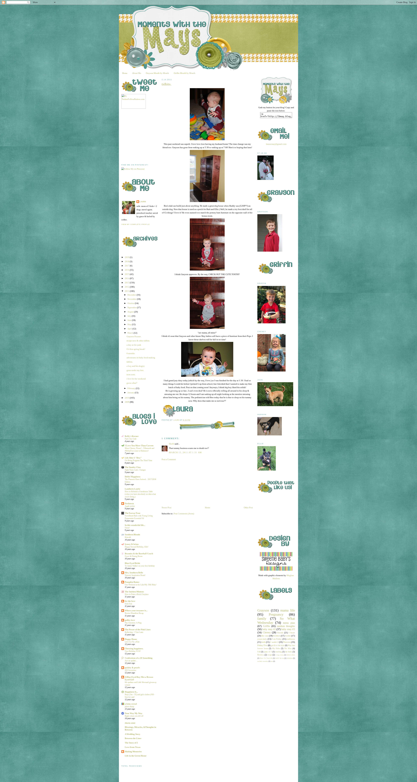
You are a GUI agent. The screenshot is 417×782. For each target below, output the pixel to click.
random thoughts (286, 626)
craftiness (291, 639)
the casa (264, 635)
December (132, 295)
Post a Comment (169, 459)
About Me (136, 73)
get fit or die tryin (278, 645)
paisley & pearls (132, 667)
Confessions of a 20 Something (138, 658)
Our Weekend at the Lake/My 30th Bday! (141, 585)
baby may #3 (288, 629)
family (261, 618)
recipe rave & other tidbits (138, 340)
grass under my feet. (135, 370)
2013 (127, 282)
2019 (127, 257)
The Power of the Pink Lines (138, 629)
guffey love (130, 620)
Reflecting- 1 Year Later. (134, 632)
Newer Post (166, 507)
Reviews (260, 655)
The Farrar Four (132, 513)
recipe (269, 655)
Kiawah (128, 537)
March (130, 333)
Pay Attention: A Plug (133, 623)
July (129, 316)
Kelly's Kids (291, 655)
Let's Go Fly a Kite (132, 642)
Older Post (248, 507)
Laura (143, 201)
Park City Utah (130, 439)
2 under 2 (274, 642)
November (132, 299)
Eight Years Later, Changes (135, 470)
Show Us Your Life (266, 658)
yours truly (262, 639)
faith (263, 642)
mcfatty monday (262, 661)
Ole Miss (288, 648)
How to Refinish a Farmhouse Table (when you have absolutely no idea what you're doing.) (140, 494)
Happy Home (131, 639)
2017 (127, 265)
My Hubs (276, 648)
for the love (130, 601)
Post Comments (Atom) (184, 513)
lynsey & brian (131, 544)
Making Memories (133, 751)
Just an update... (131, 661)
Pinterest (287, 642)
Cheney (267, 632)
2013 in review (130, 670)
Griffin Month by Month (184, 73)
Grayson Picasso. (134, 336)
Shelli (171, 444)
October (131, 303)
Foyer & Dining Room (133, 556)
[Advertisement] (145, 136)
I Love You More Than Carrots (139, 445)
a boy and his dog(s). (136, 366)
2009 (127, 402)
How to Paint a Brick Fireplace (137, 594)
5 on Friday (277, 639)
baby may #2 (269, 629)
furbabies (290, 658)
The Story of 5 (131, 743)
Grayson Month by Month (157, 73)
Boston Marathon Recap (134, 613)
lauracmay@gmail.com (276, 144)
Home (124, 73)
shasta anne (130, 723)
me (272, 661)
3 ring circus (279, 655)
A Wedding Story (132, 734)
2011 (127, 291)
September (132, 307)
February (131, 388)
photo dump (129, 706)
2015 (127, 274)
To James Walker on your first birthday (140, 566)
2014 (127, 278)
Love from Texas (132, 747)
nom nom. (131, 374)
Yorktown (129, 503)
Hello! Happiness (132, 476)
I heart (292, 632)
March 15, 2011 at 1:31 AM (185, 452)
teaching (278, 652)
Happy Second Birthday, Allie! (136, 547)
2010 (127, 398)
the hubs (288, 652)
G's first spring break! (136, 349)
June (129, 320)
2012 (127, 287)
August (130, 311)
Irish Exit (128, 604)
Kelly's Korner (132, 436)
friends (280, 632)
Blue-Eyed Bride (132, 563)
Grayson (263, 610)
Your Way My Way (133, 713)
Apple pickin (130, 506)
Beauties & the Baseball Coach (139, 553)
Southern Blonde (132, 534)
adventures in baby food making (141, 357)
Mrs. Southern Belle (134, 572)
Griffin (266, 626)
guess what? (132, 383)
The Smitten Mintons (134, 591)
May (129, 324)
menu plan (289, 622)
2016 (127, 270)
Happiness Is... (131, 692)
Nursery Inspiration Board (135, 575)
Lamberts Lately (132, 489)
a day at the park (134, 345)
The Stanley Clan (133, 467)
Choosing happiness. (134, 648)
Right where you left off (134, 716)
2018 (127, 261)
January (131, 392)
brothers (276, 635)
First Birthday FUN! (133, 651)
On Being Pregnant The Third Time (138, 460)
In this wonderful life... (135, 525)
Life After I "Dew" (133, 458)
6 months (131, 353)
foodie (288, 635)
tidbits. (130, 362)
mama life (287, 610)
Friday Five (262, 645)
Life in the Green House (135, 756)
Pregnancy (276, 614)
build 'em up (279, 658)
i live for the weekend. (136, 379)
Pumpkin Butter (132, 582)
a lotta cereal (131, 704)
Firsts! (127, 528)
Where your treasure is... (136, 610)
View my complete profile (135, 224)
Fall (258, 652)
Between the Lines (133, 738)
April (129, 328)
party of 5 (268, 652)
